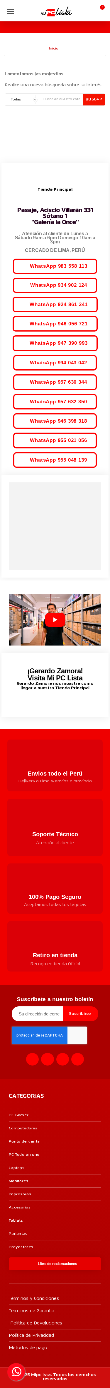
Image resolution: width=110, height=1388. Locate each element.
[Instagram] (47, 1059)
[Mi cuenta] (90, 10)
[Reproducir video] (55, 620)
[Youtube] (62, 1059)
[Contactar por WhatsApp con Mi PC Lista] (16, 1372)
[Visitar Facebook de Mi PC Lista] (44, 701)
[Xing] (77, 1059)
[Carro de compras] (100, 10)
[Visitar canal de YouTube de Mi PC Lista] (66, 701)
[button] (22, 11)
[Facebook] (32, 1059)
